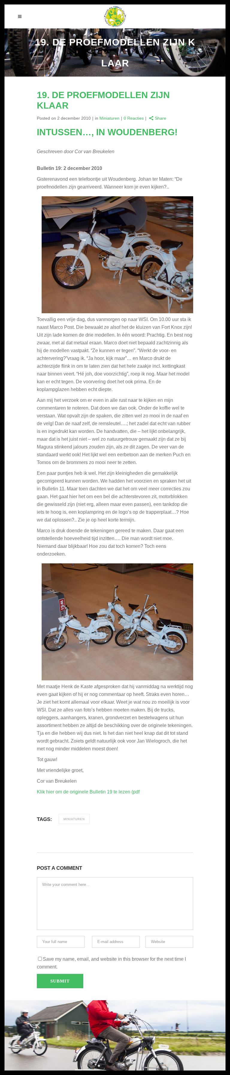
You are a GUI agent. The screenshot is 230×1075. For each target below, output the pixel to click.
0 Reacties (134, 118)
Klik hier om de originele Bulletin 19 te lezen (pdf (88, 791)
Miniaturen (109, 118)
